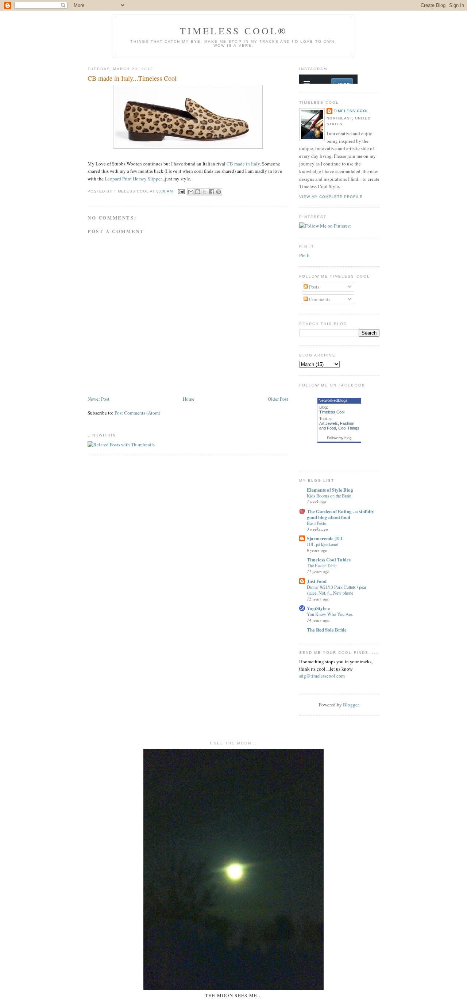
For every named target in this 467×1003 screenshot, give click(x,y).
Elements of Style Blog (330, 489)
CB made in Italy (243, 163)
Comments (319, 299)
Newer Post (98, 399)
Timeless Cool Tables (329, 559)
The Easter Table (321, 565)
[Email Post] (181, 191)
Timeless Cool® (233, 30)
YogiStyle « (318, 608)
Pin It (304, 255)
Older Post (278, 399)
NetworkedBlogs (333, 400)
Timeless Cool (351, 111)
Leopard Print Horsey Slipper (133, 178)
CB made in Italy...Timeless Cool (132, 78)
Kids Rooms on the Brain (329, 496)
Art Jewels (328, 423)
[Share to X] (204, 191)
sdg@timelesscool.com (322, 675)
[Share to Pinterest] (218, 191)
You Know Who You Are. (330, 614)
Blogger (351, 704)
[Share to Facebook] (211, 191)
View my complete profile (331, 197)
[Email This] (190, 191)
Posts (313, 286)
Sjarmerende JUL (325, 538)
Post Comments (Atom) (137, 412)
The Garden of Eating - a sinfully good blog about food (340, 514)
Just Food (317, 580)
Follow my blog (339, 438)
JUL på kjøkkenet (322, 544)
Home (188, 399)
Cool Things (348, 428)
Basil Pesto (316, 523)
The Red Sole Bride (327, 629)
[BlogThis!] (197, 191)
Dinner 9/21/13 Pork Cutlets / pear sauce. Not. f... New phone (336, 590)
